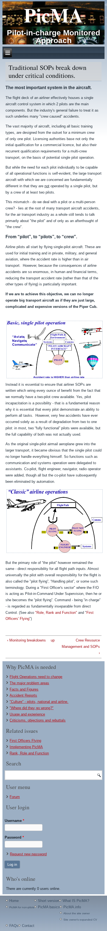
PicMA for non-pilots (21, 907)
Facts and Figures (24, 689)
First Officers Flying (25, 741)
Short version (48, 901)
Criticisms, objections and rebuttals (38, 720)
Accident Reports (23, 695)
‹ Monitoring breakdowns (26, 640)
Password (14, 837)
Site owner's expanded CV (80, 919)
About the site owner (76, 913)
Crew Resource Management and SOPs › (81, 646)
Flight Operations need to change (36, 677)
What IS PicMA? (76, 901)
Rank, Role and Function (29, 753)
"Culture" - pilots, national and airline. (39, 702)
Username (14, 821)
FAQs (13, 926)
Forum (15, 797)
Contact (28, 926)
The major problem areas (29, 683)
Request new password (28, 854)
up (52, 640)
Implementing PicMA (26, 747)
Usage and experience (27, 714)
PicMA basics (49, 907)
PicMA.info (72, 907)
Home (14, 901)
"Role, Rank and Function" (56, 613)
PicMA (53, 15)
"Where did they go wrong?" (32, 708)
